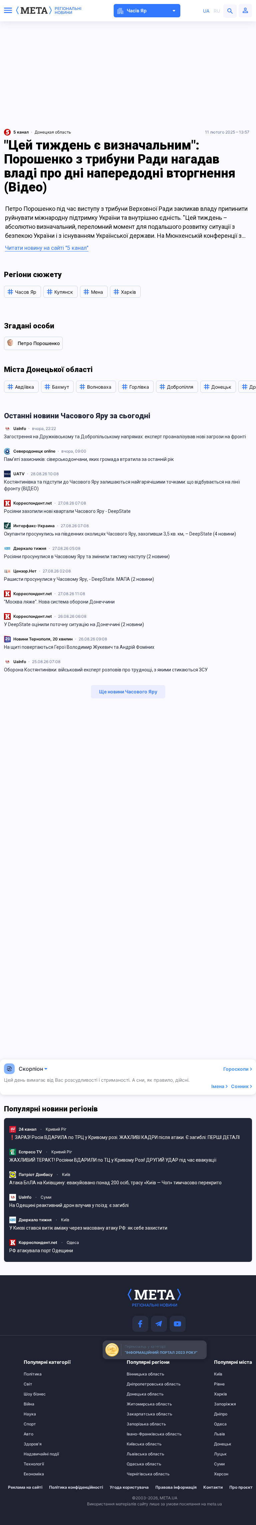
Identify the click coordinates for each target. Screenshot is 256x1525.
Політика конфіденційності (76, 1487)
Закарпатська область (140, 1414)
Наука (30, 1414)
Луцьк (220, 1454)
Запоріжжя (225, 1404)
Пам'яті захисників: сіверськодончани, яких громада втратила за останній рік (89, 459)
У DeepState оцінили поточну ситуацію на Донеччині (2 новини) (74, 624)
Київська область (140, 1444)
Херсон (221, 1474)
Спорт (30, 1424)
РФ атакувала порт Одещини (41, 1250)
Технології (34, 1464)
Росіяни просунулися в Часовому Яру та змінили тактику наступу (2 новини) (87, 556)
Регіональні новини (68, 11)
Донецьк (222, 1444)
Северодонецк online (34, 451)
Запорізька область (140, 1424)
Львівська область (140, 1454)
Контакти (213, 1487)
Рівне (219, 1384)
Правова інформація (176, 1487)
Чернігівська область (140, 1474)
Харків (220, 1394)
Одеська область (140, 1464)
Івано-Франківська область (140, 1434)
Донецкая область (53, 132)
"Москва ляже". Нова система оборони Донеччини (59, 601)
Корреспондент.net (32, 503)
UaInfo (19, 428)
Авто (28, 1434)
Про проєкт (241, 1487)
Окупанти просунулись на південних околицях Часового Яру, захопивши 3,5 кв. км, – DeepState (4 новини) (120, 534)
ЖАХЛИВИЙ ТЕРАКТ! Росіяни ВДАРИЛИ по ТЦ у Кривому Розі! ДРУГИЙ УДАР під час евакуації (112, 1160)
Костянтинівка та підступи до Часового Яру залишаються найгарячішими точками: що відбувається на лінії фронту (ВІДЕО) (122, 485)
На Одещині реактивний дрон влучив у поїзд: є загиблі (69, 1205)
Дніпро (220, 1414)
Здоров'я (33, 1444)
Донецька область (140, 1394)
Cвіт (28, 1384)
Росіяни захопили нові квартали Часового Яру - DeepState (67, 511)
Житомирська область (140, 1404)
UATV (19, 473)
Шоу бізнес (35, 1394)
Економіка (34, 1474)
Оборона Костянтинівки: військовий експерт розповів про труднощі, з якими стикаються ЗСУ (106, 669)
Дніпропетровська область (140, 1384)
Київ (66, 1174)
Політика (33, 1374)
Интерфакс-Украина (34, 525)
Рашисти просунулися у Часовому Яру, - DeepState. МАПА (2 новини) (79, 579)
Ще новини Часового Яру (128, 691)
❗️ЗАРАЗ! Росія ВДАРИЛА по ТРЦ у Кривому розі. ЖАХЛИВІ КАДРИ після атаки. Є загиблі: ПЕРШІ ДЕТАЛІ (124, 1137)
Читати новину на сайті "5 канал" (46, 247)
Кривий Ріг (56, 1129)
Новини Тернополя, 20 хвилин (43, 638)
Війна (29, 1404)
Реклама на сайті (25, 1487)
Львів (219, 1434)
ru (217, 11)
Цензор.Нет (25, 571)
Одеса (73, 1242)
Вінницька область (140, 1374)
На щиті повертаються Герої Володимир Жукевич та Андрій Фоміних (79, 647)
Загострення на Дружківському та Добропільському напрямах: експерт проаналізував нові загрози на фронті (125, 436)
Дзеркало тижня (29, 548)
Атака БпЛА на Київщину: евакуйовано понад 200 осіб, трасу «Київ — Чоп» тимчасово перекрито (115, 1182)
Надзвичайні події (37, 1454)
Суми (46, 1197)
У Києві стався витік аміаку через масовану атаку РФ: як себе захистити (88, 1228)
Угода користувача (129, 1487)
